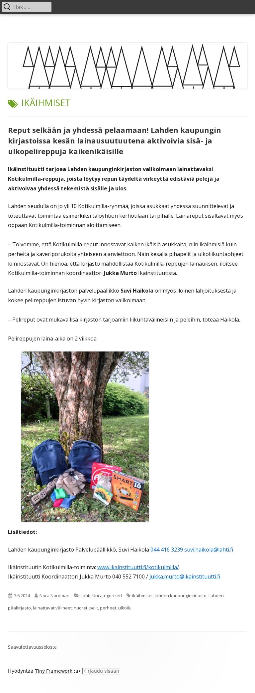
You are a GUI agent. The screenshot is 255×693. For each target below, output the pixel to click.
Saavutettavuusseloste (32, 647)
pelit (93, 608)
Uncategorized (107, 595)
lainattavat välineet (52, 608)
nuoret (80, 608)
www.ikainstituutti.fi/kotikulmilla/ (138, 567)
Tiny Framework (53, 671)
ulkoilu (124, 608)
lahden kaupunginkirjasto (181, 595)
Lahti (85, 595)
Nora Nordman (54, 595)
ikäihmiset (142, 595)
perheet (108, 608)
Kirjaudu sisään (101, 671)
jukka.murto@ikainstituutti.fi (184, 576)
